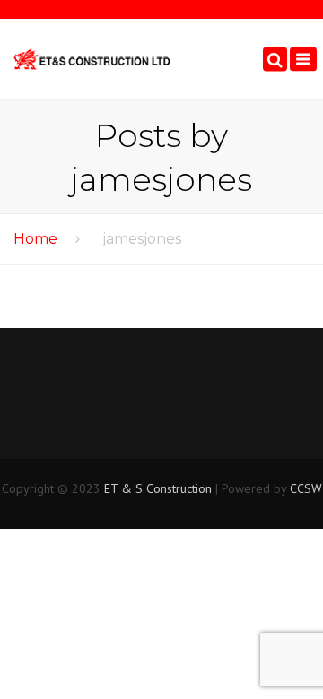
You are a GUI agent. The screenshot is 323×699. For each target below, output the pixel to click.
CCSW (306, 488)
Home (35, 238)
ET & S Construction (158, 488)
